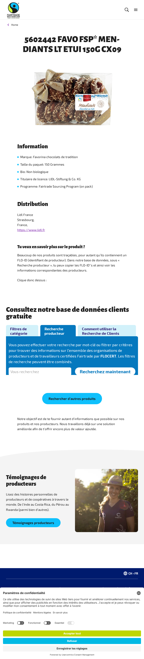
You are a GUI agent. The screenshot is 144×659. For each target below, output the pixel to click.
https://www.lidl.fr (31, 230)
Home (14, 24)
